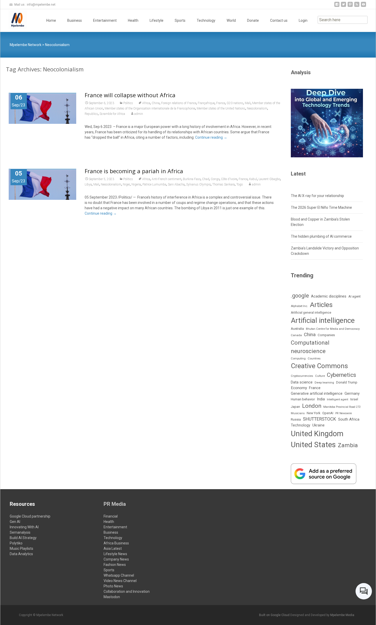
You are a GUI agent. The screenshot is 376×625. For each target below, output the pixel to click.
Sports (180, 20)
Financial (111, 516)
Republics (91, 114)
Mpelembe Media (342, 615)
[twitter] (343, 6)
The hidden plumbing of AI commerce (321, 236)
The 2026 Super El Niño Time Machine (321, 207)
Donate (253, 20)
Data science (302, 382)
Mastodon (112, 597)
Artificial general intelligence (311, 312)
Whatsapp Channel (119, 575)
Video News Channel (120, 581)
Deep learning (324, 382)
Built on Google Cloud (274, 615)
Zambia (348, 445)
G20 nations (235, 103)
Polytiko (16, 543)
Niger (126, 184)
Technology (206, 20)
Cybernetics (341, 375)
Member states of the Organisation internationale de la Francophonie (150, 108)
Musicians (298, 413)
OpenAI (327, 413)
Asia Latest (113, 548)
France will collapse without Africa (130, 95)
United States (313, 444)
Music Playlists (21, 548)
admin (138, 114)
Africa (146, 103)
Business (74, 20)
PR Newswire (343, 413)
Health (133, 20)
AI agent (354, 296)
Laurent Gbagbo (269, 179)
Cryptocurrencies (302, 376)
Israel (354, 399)
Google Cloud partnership (30, 516)
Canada (296, 335)
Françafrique (206, 103)
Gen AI (15, 522)
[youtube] (363, 6)
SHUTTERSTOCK (319, 419)
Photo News (113, 586)
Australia (297, 329)
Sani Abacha (176, 184)
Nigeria (136, 184)
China (156, 103)
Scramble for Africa (112, 114)
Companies (326, 335)
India (321, 399)
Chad (205, 179)
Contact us (278, 20)
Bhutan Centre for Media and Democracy (333, 329)
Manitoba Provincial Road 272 (342, 407)
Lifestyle (156, 20)
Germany (352, 393)
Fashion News (115, 565)
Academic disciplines (328, 296)
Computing (298, 358)
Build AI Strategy (23, 538)
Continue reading (211, 137)
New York (313, 413)
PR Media (115, 504)
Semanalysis (20, 532)
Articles (321, 305)
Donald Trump (346, 382)
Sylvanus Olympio (198, 184)
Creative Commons (319, 366)
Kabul (253, 179)
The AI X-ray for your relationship (317, 196)
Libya (88, 184)
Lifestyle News (115, 554)
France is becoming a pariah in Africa (134, 171)
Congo (215, 179)
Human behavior (303, 399)
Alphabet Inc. (299, 306)
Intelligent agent (337, 399)
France (220, 103)
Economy (299, 388)
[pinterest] (350, 6)
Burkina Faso (192, 179)
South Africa (348, 419)
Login (303, 20)
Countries (314, 358)
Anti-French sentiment (166, 179)
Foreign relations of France (178, 103)
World (231, 20)
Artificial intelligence (323, 320)
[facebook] (336, 6)
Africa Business (116, 543)
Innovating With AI (24, 527)
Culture (320, 376)
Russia (296, 419)
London (311, 406)
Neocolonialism (257, 108)
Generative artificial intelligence (316, 393)
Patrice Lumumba (154, 184)
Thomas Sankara (223, 184)
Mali (248, 103)
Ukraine (318, 425)
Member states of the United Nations (221, 108)
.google (300, 295)
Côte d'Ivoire (229, 179)
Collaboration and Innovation (127, 591)
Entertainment (105, 20)
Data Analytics (21, 554)
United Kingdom (317, 433)
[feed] (356, 6)
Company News (116, 559)
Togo (239, 184)
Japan (295, 407)
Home (51, 20)
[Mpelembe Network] (13, 19)
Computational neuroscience (310, 347)
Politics (128, 103)
